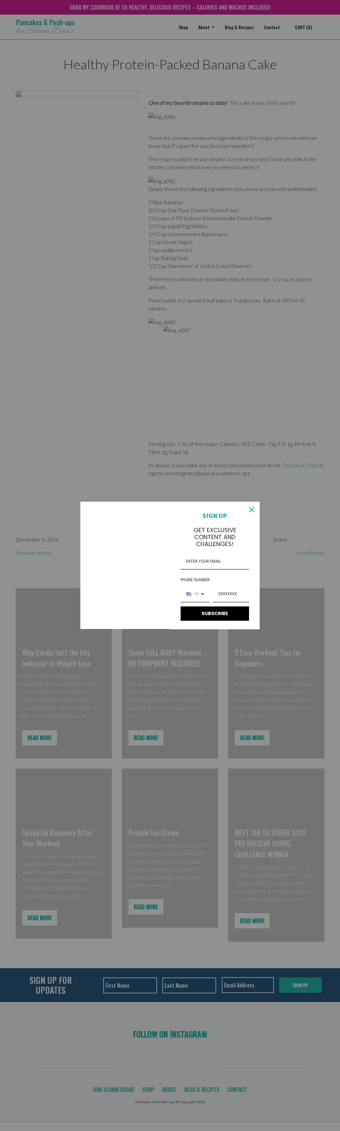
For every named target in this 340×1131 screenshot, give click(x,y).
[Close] (252, 510)
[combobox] (195, 594)
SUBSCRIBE (215, 613)
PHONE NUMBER (195, 580)
